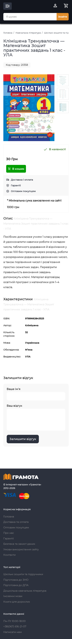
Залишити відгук (22, 439)
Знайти (62, 16)
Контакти (9, 554)
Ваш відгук (14, 405)
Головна (7, 32)
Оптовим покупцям (23, 191)
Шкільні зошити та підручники (23, 574)
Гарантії (16, 185)
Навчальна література (28, 32)
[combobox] (30, 16)
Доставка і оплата (22, 179)
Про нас (8, 532)
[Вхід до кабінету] (55, 6)
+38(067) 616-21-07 (14, 626)
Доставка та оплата (16, 522)
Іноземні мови (12, 596)
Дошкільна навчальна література (24, 590)
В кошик (18, 168)
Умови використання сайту (21, 549)
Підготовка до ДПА (15, 585)
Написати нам (12, 632)
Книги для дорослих (16, 601)
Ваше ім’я (13, 389)
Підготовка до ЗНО (15, 579)
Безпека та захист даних (19, 543)
